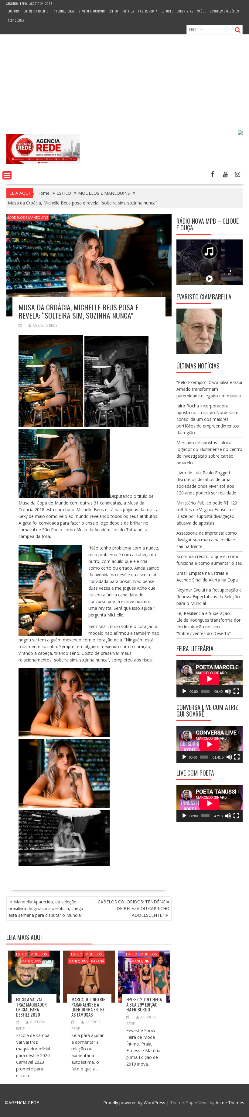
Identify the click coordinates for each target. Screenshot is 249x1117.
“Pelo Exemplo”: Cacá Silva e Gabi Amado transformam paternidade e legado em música (209, 389)
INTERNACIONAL (64, 11)
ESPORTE (167, 11)
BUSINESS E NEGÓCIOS (224, 11)
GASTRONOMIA (148, 11)
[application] (209, 678)
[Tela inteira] (236, 691)
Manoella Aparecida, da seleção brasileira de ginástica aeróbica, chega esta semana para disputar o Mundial (46, 908)
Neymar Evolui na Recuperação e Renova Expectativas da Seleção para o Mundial (209, 596)
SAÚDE (201, 11)
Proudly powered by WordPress (134, 1102)
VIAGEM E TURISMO (92, 11)
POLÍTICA (128, 11)
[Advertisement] (124, 80)
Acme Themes (230, 1102)
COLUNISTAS (185, 11)
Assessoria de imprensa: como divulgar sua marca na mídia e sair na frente (206, 539)
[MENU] (7, 175)
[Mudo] (228, 691)
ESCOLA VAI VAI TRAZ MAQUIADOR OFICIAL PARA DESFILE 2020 (31, 1007)
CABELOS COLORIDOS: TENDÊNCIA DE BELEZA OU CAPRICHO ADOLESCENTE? (133, 908)
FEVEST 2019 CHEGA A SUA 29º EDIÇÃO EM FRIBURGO (144, 1004)
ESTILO (113, 11)
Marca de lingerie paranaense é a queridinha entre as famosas (88, 1007)
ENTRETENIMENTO (36, 11)
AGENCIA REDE (44, 325)
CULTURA (14, 11)
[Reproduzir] (184, 691)
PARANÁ (97, 961)
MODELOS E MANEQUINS (28, 217)
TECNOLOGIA (16, 20)
